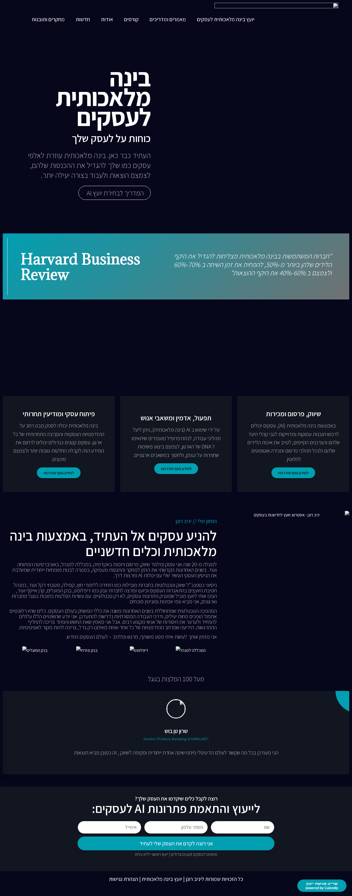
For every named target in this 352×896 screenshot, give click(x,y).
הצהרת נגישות (123, 879)
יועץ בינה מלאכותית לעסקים (225, 19)
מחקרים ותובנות (48, 19)
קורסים (131, 19)
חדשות (83, 19)
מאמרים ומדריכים (168, 19)
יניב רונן (194, 879)
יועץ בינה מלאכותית (162, 879)
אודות (107, 19)
